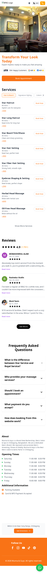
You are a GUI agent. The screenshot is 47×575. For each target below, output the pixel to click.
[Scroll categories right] (43, 95)
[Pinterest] (34, 547)
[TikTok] (29, 547)
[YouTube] (23, 547)
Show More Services (23, 226)
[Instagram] (18, 547)
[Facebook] (12, 547)
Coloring (39, 95)
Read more (6, 269)
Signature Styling (25, 95)
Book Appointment (23, 78)
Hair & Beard (9, 95)
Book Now (39, 103)
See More (23, 326)
